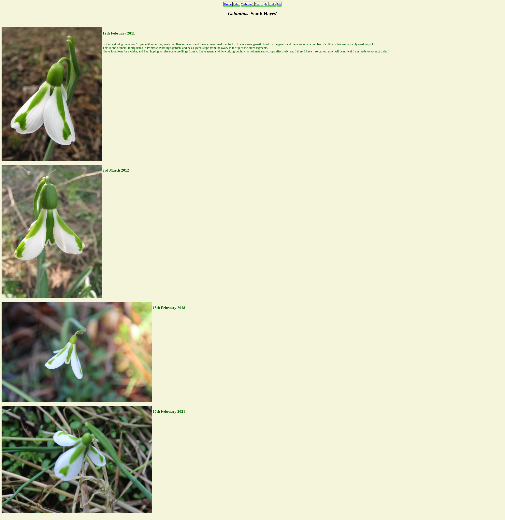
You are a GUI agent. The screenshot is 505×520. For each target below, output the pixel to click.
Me (279, 4)
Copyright (261, 4)
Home (228, 4)
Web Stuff (247, 4)
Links (272, 4)
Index (236, 4)
